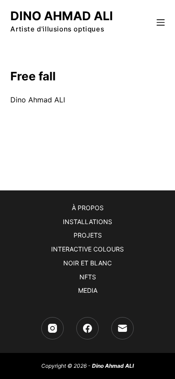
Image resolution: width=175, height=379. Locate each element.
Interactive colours (87, 249)
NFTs (87, 277)
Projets (88, 235)
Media (87, 290)
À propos (88, 208)
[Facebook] (87, 328)
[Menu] (161, 22)
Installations (87, 221)
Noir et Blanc (87, 263)
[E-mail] (122, 328)
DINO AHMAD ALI (61, 16)
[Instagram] (52, 328)
